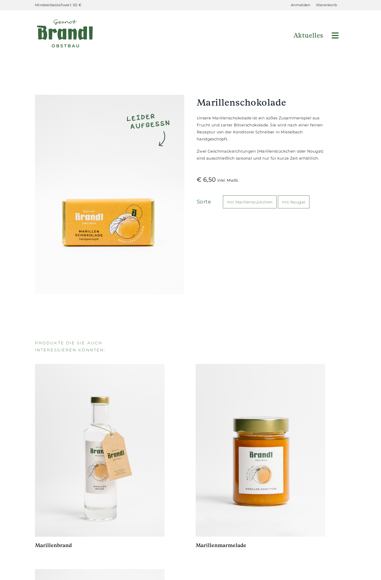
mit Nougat (293, 202)
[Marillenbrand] (100, 450)
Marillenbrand (53, 545)
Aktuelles (308, 35)
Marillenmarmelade (221, 545)
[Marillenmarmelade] (260, 450)
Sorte (204, 202)
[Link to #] (335, 35)
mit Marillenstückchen (249, 202)
